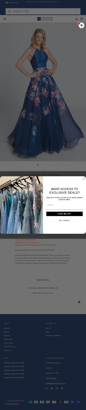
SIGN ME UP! (64, 214)
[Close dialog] (83, 178)
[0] (81, 25)
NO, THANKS (64, 220)
